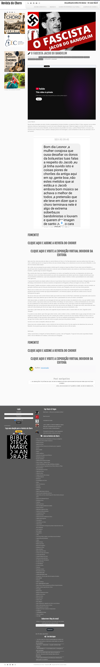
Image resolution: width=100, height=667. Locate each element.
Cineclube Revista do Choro (42, 469)
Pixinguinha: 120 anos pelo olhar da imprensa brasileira (47, 576)
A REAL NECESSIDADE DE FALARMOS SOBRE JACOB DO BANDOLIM (75, 386)
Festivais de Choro (40, 504)
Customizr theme (62, 664)
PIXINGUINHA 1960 (40, 572)
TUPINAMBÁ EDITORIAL (41, 612)
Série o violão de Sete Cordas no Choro (44, 605)
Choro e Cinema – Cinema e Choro (43, 462)
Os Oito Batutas (39, 563)
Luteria (37, 540)
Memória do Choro (40, 543)
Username (18, 412)
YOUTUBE (38, 616)
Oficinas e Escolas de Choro (42, 558)
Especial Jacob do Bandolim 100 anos (56, 57)
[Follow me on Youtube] (37, 3)
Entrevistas (45, 57)
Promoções (38, 589)
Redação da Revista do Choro (42, 592)
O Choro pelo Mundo (40, 554)
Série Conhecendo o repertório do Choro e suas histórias (48, 603)
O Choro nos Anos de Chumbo (42, 552)
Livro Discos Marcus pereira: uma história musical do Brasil (48, 536)
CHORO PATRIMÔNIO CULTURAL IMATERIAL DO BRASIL (47, 464)
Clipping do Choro (40, 471)
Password (18, 416)
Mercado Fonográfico (40, 545)
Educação (38, 486)
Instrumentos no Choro (41, 522)
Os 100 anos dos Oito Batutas (42, 560)
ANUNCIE (53, 7)
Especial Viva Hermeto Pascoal (42, 498)
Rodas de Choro (39, 598)
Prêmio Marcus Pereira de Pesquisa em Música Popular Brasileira (49, 585)
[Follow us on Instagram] (39, 3)
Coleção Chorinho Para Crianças (42, 475)
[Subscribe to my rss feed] (28, 3)
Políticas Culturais (39, 59)
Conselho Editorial (40, 476)
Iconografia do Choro (40, 513)
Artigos (40, 57)
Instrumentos (86, 57)
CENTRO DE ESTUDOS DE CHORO (43, 460)
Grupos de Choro (39, 507)
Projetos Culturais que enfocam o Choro (44, 587)
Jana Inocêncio (39, 529)
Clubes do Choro (39, 473)
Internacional (39, 523)
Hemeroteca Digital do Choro (42, 509)
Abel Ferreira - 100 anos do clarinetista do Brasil (53, 412)
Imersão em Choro (40, 514)
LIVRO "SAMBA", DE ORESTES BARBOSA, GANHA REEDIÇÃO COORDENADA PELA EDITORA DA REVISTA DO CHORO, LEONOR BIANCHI (53, 426)
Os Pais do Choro (39, 565)
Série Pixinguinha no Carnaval (42, 607)
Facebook (38, 502)
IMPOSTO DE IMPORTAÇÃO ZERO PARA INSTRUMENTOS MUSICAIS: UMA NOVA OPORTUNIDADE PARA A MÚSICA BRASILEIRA (48, 654)
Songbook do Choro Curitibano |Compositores (45, 608)
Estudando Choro (67, 57)
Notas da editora (31, 59)
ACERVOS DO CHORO (90, 7)
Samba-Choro (39, 599)
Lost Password (7, 425)
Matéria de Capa (39, 542)
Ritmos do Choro (39, 596)
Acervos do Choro (40, 442)
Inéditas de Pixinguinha (41, 518)
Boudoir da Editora (40, 458)
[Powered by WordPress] (50, 664)
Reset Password (46, 416)
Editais (37, 482)
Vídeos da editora (40, 614)
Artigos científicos (40, 453)
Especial (38, 489)
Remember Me (19, 420)
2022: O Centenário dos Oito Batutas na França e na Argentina (49, 439)
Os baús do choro (40, 561)
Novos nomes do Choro (41, 551)
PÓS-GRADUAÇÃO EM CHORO (42, 583)
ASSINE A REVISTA (40, 7)
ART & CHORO (39, 449)
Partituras (38, 567)
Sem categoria (39, 601)
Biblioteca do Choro (40, 457)
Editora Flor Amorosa (40, 484)
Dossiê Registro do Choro (41, 480)
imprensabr (54, 59)
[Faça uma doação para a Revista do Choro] (18, 432)
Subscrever (50, 629)
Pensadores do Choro (40, 570)
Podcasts (38, 579)
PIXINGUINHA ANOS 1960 (41, 574)
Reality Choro (39, 590)
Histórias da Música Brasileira (77, 57)
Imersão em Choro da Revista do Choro (44, 516)
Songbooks (38, 610)
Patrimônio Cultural (40, 569)
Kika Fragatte (39, 531)
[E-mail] (31, 3)
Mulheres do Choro (40, 547)
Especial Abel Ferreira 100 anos (42, 491)
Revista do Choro (11, 3)
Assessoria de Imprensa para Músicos (44, 455)
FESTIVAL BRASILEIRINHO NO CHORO (44, 505)
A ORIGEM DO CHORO (47, 420)
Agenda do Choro (39, 444)
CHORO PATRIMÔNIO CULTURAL (69, 7)
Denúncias (38, 478)
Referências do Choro (40, 594)
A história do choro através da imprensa (44, 440)
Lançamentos (39, 533)
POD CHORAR (39, 578)
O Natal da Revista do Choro (42, 556)
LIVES (37, 534)
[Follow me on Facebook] (34, 3)
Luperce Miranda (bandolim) (42, 538)
